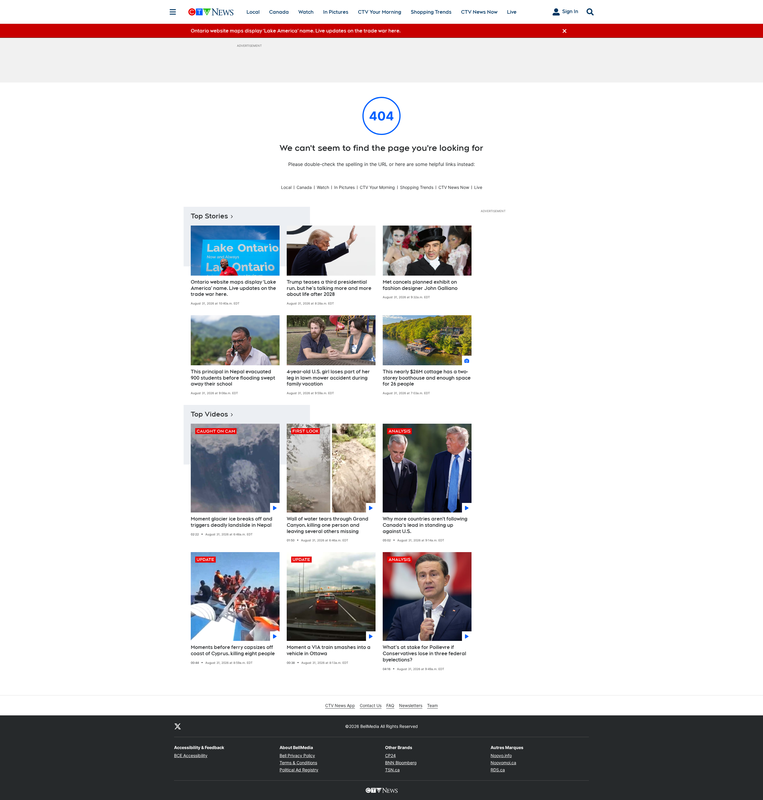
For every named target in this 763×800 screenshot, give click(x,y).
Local (253, 12)
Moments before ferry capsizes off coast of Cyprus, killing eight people (233, 650)
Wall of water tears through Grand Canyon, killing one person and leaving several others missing (327, 525)
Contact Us (371, 705)
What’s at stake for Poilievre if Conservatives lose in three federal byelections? (424, 653)
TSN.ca (392, 769)
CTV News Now (479, 12)
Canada (279, 12)
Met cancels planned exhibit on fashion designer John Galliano (420, 285)
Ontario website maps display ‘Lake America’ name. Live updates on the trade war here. (233, 288)
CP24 (390, 755)
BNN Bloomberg (401, 762)
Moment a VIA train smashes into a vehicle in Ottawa (328, 650)
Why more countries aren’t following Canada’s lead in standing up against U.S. (425, 525)
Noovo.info (501, 755)
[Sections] (173, 12)
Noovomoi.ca (503, 762)
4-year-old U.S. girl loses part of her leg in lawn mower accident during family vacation (328, 378)
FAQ (390, 705)
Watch (306, 12)
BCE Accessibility (190, 755)
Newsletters (410, 705)
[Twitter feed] (177, 726)
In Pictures (335, 12)
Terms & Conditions (298, 762)
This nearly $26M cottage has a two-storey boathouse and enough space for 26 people (427, 378)
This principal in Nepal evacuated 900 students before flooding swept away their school (233, 378)
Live (512, 12)
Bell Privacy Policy (297, 755)
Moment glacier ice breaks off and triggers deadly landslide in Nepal (231, 522)
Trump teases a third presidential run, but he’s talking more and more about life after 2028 (329, 288)
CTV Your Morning (379, 12)
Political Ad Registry (299, 769)
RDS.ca (498, 769)
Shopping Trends (431, 12)
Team (432, 705)
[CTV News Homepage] (210, 11)
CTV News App (340, 705)
